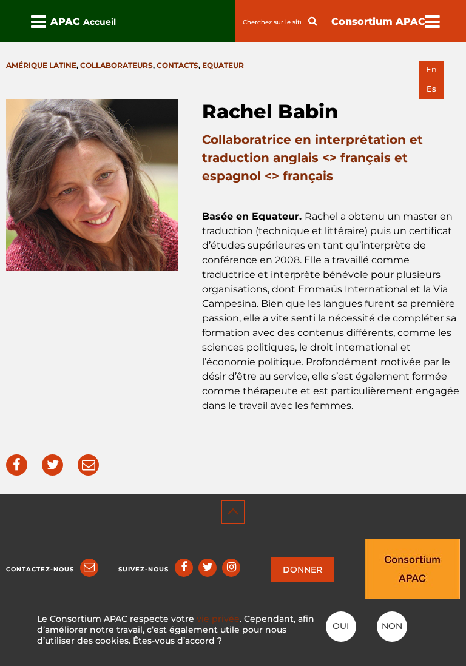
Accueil (99, 21)
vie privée (218, 618)
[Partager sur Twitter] (52, 465)
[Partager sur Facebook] (16, 465)
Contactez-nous (40, 569)
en (431, 69)
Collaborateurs (116, 65)
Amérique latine (41, 65)
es (431, 88)
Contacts (177, 65)
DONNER (302, 569)
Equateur (223, 65)
